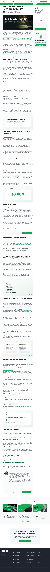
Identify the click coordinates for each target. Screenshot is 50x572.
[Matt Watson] (4, 12)
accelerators (27, 310)
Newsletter (39, 559)
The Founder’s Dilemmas (27, 211)
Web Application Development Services (31, 558)
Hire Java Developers (16, 558)
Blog (38, 558)
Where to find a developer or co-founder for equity (40, 16)
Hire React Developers (16, 559)
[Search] (39, 1)
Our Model (17, 1)
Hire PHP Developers (16, 556)
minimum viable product (8, 137)
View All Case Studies (24, 521)
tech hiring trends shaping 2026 (25, 39)
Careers (39, 562)
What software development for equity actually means (40, 8)
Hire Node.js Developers (16, 552)
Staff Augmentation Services (30, 555)
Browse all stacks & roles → (17, 562)
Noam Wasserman (19, 212)
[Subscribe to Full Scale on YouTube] (4, 555)
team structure (18, 175)
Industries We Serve (28, 562)
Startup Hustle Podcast (41, 563)
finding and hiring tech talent (8, 370)
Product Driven (27, 1)
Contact (39, 565)
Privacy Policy (30, 569)
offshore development (14, 403)
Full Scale (6, 75)
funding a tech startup (12, 276)
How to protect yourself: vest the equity (40, 14)
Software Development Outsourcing (31, 556)
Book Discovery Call (43, 1)
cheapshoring (13, 394)
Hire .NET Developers (16, 555)
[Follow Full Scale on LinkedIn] (2, 555)
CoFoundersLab (14, 307)
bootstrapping (18, 139)
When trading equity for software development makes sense (39, 10)
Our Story (39, 555)
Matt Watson (8, 11)
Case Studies (22, 1)
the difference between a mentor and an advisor (22, 53)
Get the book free (40, 45)
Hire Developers (13, 1)
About (34, 1)
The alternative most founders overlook (40, 19)
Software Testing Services (29, 559)
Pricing (31, 1)
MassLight (22, 104)
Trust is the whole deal (38, 13)
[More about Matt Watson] (6, 482)
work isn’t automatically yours (16, 265)
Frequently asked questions (39, 20)
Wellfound (20, 309)
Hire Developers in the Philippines (30, 552)
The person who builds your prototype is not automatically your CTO (40, 12)
